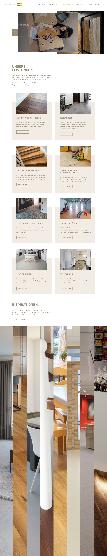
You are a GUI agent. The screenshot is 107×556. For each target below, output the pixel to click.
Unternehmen (53, 4)
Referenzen (79, 4)
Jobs (90, 4)
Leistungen (66, 4)
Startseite (41, 4)
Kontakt (98, 4)
